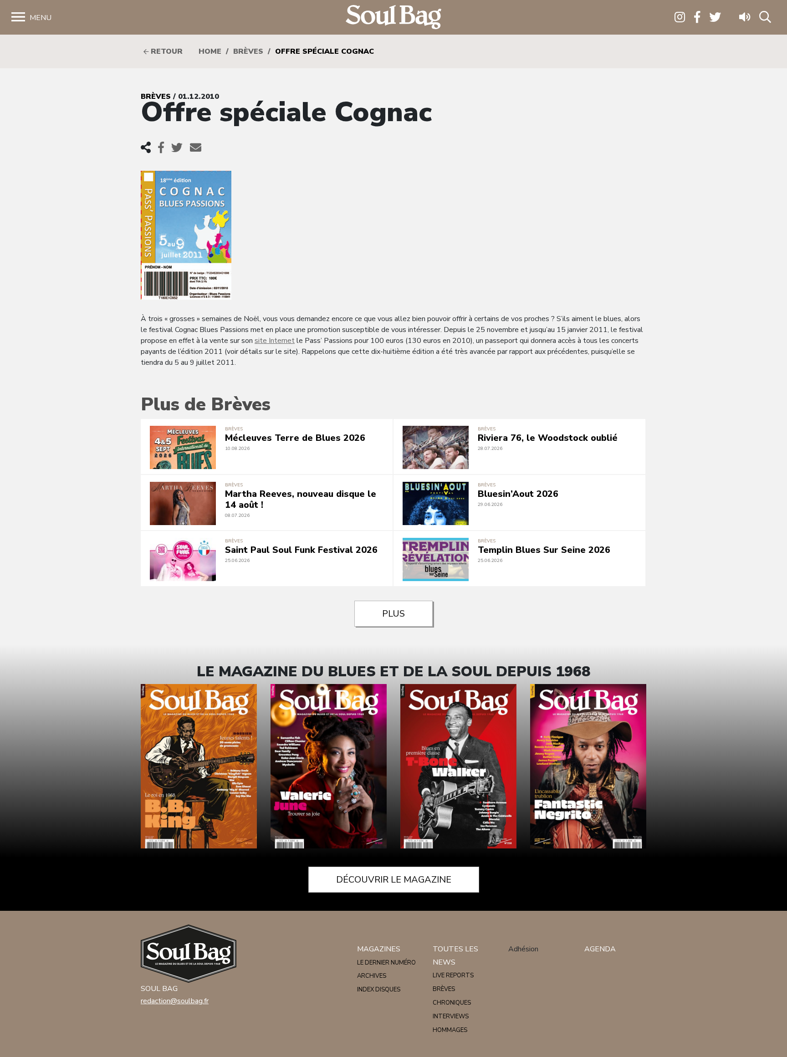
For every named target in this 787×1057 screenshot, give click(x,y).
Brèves (248, 51)
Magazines (378, 949)
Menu (40, 18)
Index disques (378, 990)
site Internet (275, 341)
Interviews (451, 1016)
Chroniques (452, 1003)
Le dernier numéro (386, 963)
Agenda (600, 949)
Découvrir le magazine (393, 879)
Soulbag (393, 17)
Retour (165, 51)
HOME (210, 51)
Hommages (450, 1030)
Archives (371, 976)
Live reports (453, 975)
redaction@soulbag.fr (175, 1001)
